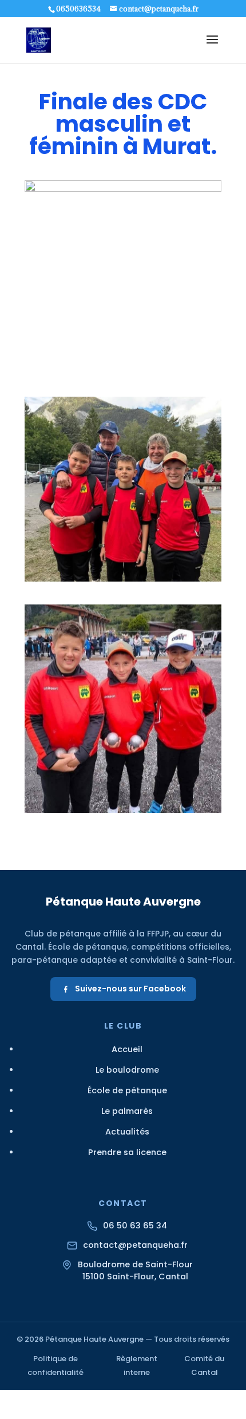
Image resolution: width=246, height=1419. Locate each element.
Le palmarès (127, 1111)
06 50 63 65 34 (135, 1225)
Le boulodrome (127, 1070)
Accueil (127, 1049)
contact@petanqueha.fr (135, 1245)
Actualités (127, 1131)
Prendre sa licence (127, 1152)
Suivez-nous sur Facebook (130, 988)
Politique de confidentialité (55, 1365)
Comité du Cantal (204, 1365)
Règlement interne (136, 1365)
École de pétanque (127, 1090)
